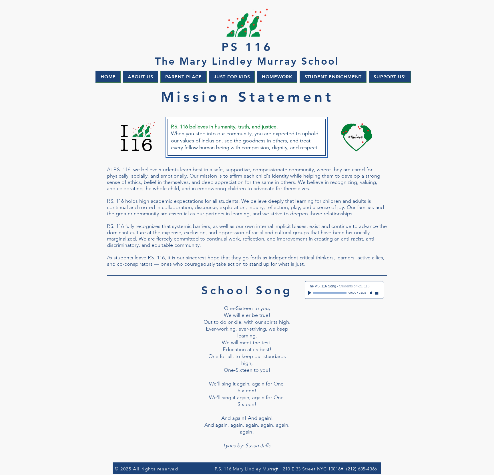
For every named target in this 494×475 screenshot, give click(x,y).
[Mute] (372, 293)
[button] (140, 77)
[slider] (378, 293)
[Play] (310, 293)
